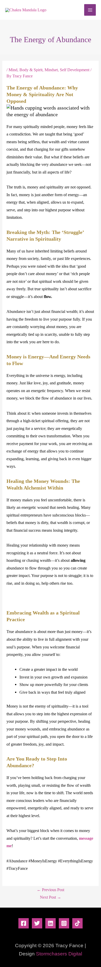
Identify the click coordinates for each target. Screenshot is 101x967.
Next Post (50, 897)
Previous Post (50, 889)
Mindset (51, 69)
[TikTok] (77, 923)
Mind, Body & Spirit (25, 69)
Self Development (74, 69)
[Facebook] (23, 923)
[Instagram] (64, 923)
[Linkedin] (50, 923)
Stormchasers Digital (59, 953)
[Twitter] (37, 923)
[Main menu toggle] (90, 10)
